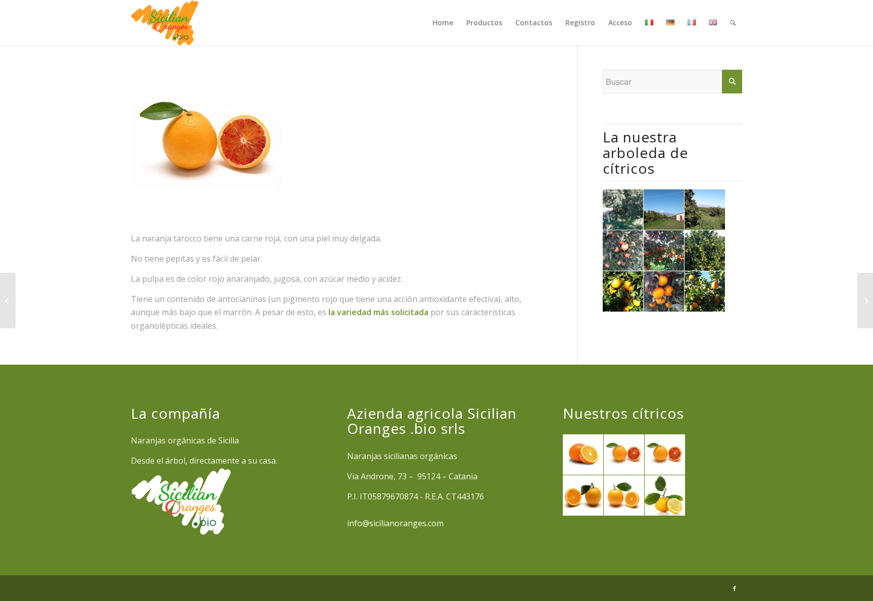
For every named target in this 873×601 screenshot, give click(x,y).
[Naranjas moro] (865, 300)
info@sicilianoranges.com (395, 523)
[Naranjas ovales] (8, 300)
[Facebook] (734, 588)
